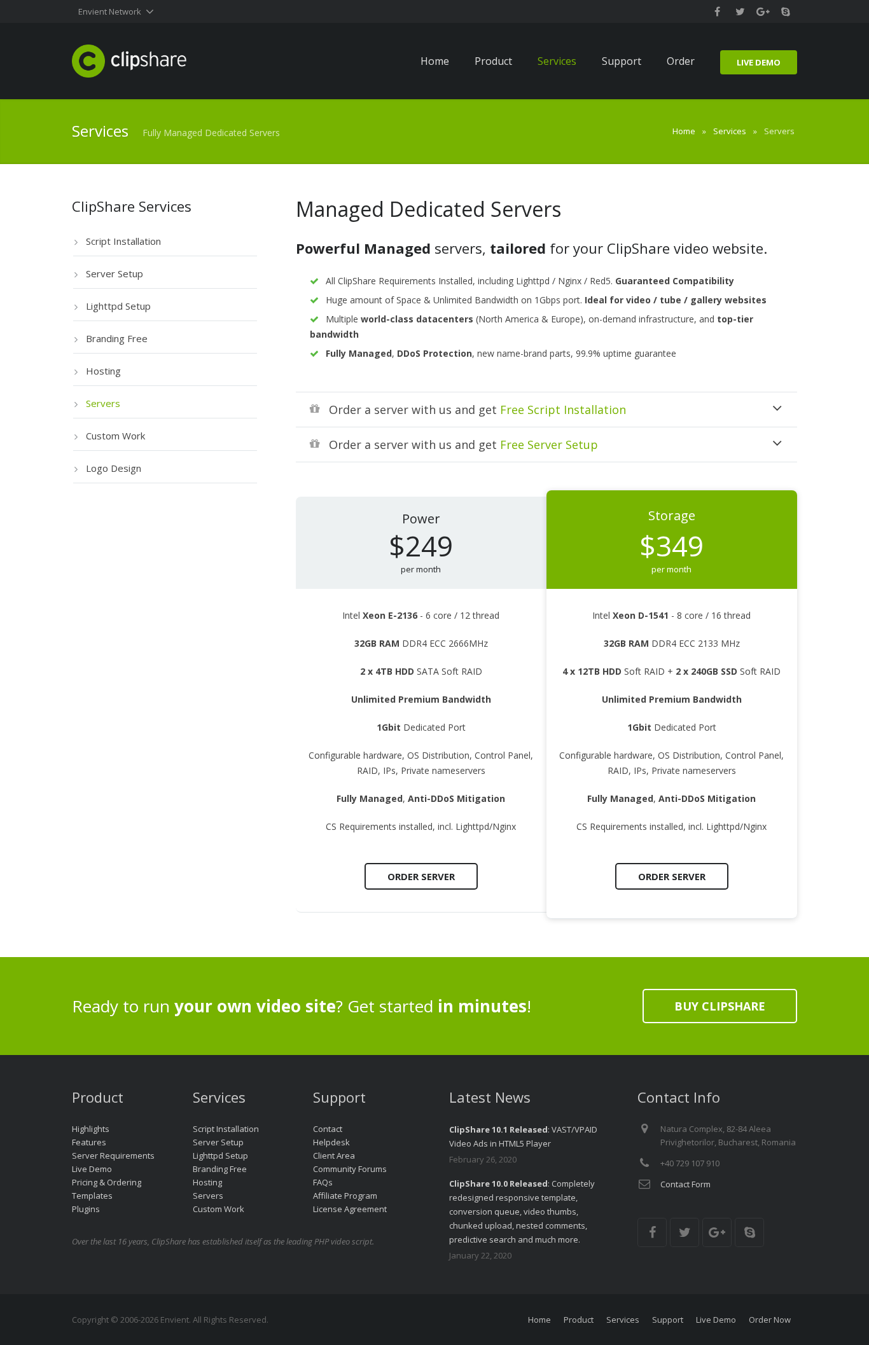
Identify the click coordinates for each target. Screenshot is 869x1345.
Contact (327, 1129)
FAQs (323, 1182)
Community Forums (350, 1169)
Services (729, 131)
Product (579, 1319)
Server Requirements (113, 1155)
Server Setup (218, 1142)
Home (683, 131)
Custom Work (218, 1209)
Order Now (770, 1319)
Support (667, 1319)
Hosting (207, 1182)
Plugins (86, 1209)
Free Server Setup (549, 444)
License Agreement (350, 1209)
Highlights (90, 1129)
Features (89, 1142)
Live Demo (92, 1169)
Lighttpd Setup (220, 1155)
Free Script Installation (563, 409)
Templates (92, 1195)
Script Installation (226, 1129)
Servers (208, 1195)
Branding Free (220, 1169)
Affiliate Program (345, 1195)
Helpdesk (331, 1142)
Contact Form (685, 1184)
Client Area (334, 1155)
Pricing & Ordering (106, 1182)
